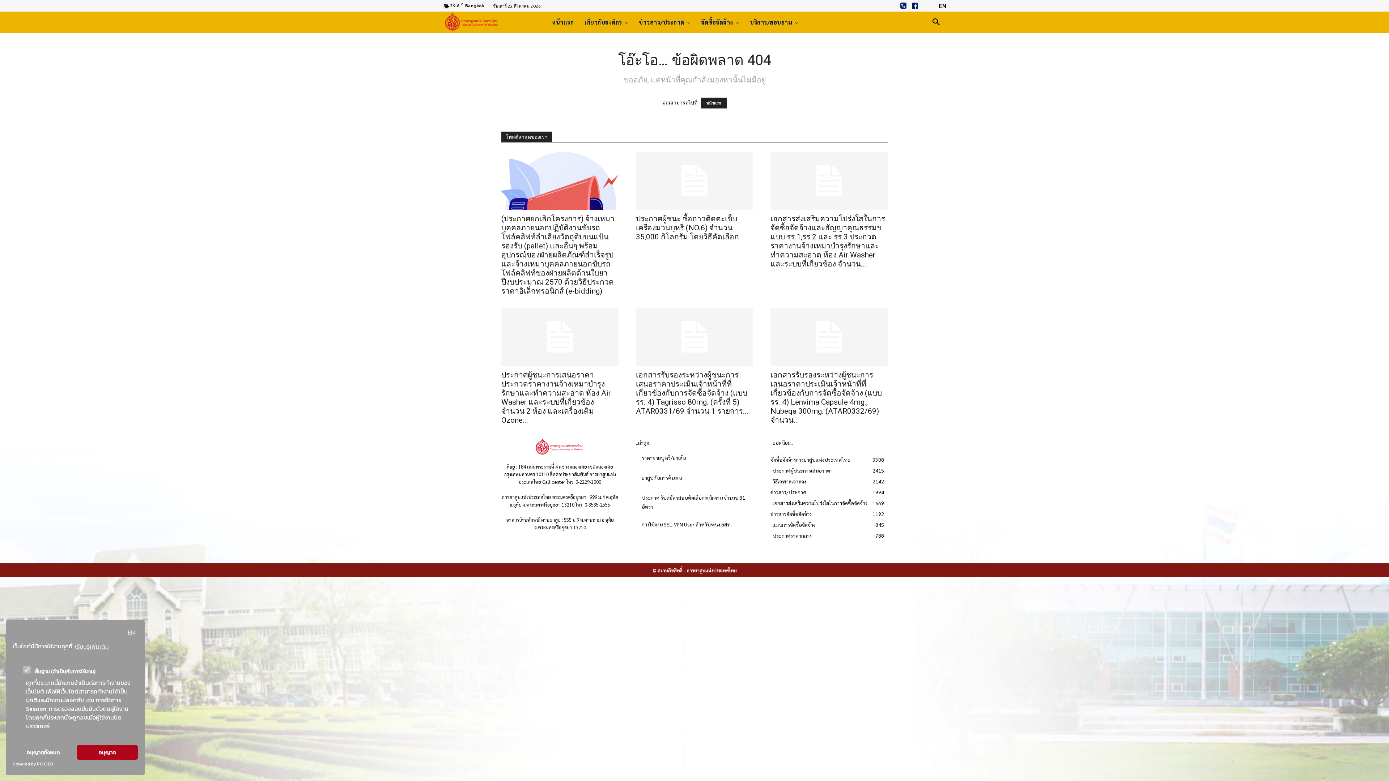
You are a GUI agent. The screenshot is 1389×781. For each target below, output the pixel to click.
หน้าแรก (713, 103)
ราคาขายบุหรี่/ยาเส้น (664, 457)
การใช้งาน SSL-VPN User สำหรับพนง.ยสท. (687, 524)
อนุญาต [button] (107, 752)
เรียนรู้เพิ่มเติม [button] (92, 646)
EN (131, 632)
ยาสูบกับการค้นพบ (662, 477)
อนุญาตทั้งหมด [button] (43, 752)
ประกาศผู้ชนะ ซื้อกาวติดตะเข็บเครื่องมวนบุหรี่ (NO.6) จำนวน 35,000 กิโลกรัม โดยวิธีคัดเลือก (687, 227)
